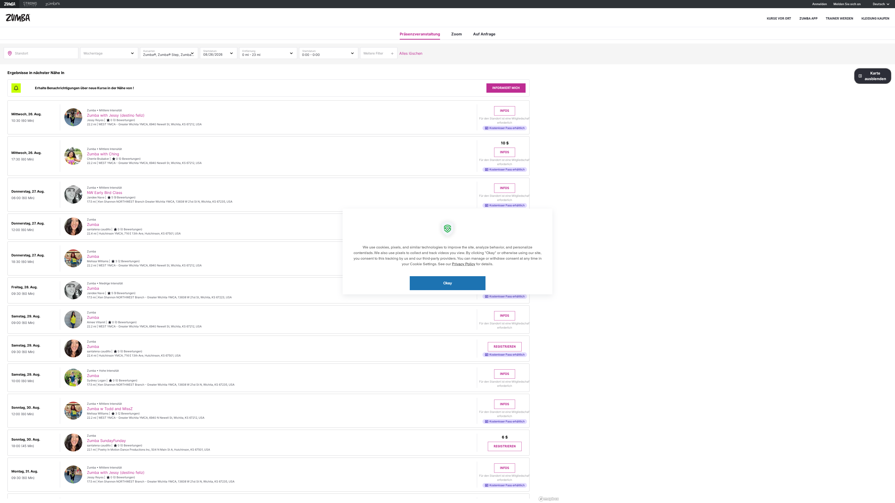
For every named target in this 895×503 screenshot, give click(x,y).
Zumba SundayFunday (106, 440)
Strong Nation (30, 4)
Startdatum (210, 50)
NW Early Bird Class (104, 192)
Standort (21, 53)
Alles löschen (410, 53)
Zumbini (52, 4)
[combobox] (109, 52)
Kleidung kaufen (875, 18)
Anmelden (819, 4)
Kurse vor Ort (779, 18)
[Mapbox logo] (548, 499)
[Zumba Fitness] (18, 18)
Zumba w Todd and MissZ (110, 408)
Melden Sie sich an (847, 4)
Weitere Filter (373, 53)
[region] (716, 283)
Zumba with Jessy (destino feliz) (116, 115)
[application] (447, 251)
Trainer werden (839, 18)
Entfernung (248, 50)
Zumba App (808, 18)
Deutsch (879, 4)
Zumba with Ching (103, 154)
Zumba (9, 4)
